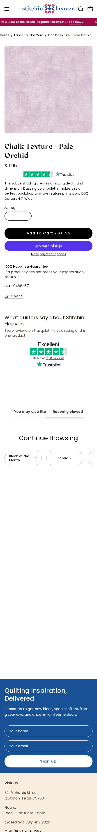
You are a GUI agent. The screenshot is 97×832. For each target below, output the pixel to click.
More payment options (48, 254)
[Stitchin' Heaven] (48, 8)
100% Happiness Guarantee (26, 266)
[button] (80, 9)
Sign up (48, 761)
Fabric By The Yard (28, 35)
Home (4, 35)
